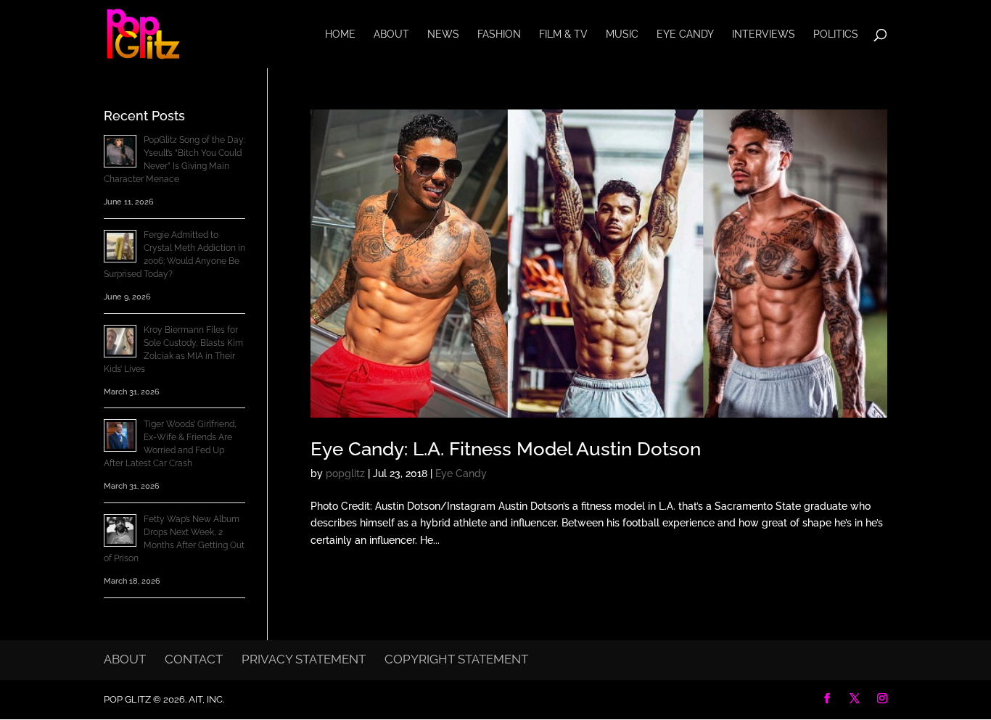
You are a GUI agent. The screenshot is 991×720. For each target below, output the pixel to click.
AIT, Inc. (205, 699)
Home (340, 34)
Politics (835, 34)
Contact (194, 659)
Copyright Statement (456, 659)
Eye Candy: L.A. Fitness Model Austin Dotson (506, 449)
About (391, 34)
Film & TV (563, 34)
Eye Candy (685, 34)
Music (622, 34)
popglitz (345, 473)
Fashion (499, 34)
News (443, 34)
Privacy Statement (304, 659)
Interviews (763, 34)
